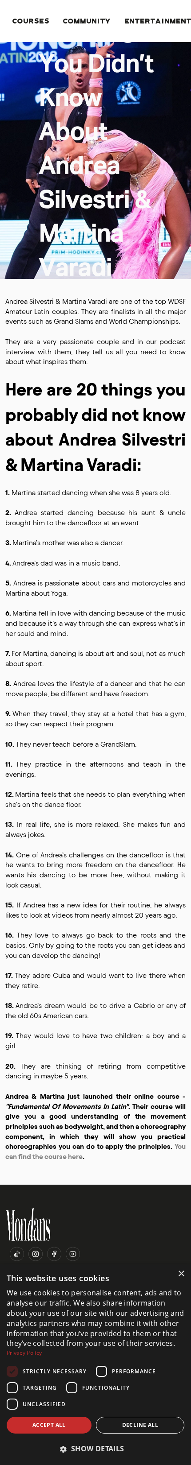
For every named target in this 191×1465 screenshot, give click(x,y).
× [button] (181, 1274)
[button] (95, 1449)
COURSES (31, 20)
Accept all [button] (49, 1425)
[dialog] (95, 1364)
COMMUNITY (87, 20)
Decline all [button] (140, 1425)
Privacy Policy (24, 1352)
